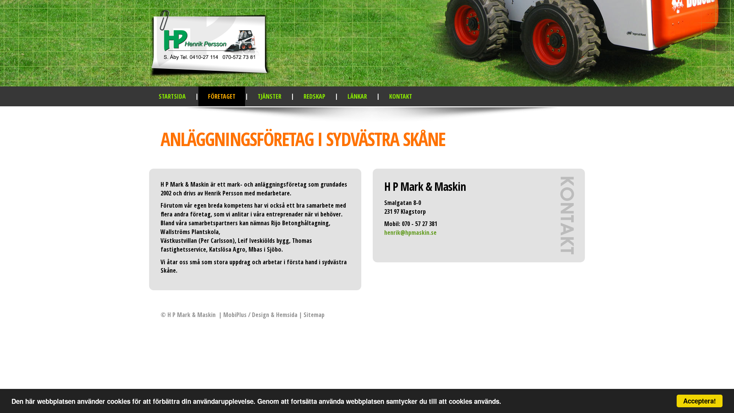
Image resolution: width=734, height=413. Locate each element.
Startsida (172, 96)
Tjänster (269, 96)
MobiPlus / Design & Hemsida (260, 315)
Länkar (357, 96)
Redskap (314, 96)
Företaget (221, 96)
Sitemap (314, 315)
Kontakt (400, 96)
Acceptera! (699, 400)
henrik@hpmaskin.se (410, 232)
